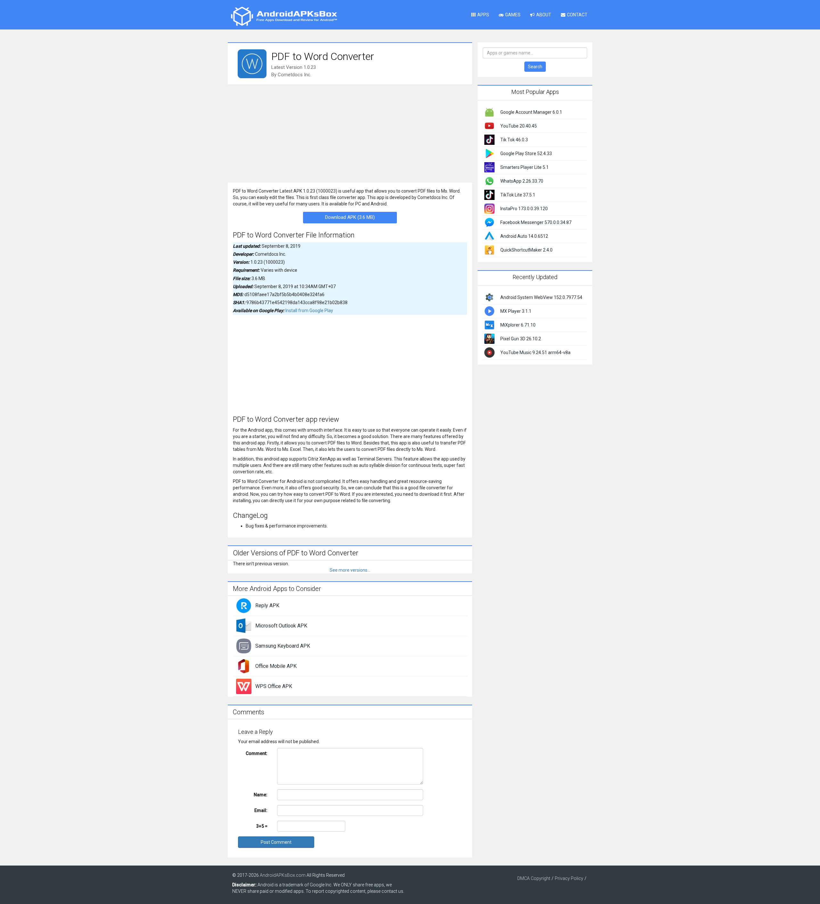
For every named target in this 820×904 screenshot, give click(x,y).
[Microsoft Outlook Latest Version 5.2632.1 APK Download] (243, 625)
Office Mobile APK (276, 666)
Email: (260, 810)
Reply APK (267, 605)
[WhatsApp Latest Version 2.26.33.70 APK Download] (489, 180)
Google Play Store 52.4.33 (526, 153)
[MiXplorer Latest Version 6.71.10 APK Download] (489, 324)
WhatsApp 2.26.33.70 (521, 181)
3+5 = (261, 826)
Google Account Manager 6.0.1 (531, 112)
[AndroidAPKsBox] (284, 16)
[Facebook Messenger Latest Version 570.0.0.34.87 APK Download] (489, 222)
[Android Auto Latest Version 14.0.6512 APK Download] (489, 235)
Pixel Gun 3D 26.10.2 (520, 338)
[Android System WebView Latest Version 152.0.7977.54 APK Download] (489, 296)
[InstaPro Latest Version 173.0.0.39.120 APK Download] (489, 208)
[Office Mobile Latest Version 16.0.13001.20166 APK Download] (243, 665)
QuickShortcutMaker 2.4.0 (526, 250)
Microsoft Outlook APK (281, 626)
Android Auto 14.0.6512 (524, 236)
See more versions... (350, 570)
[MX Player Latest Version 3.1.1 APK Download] (489, 310)
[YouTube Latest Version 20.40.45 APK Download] (489, 125)
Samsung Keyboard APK (282, 646)
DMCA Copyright (533, 878)
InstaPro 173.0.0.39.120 (524, 208)
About (543, 14)
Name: (260, 794)
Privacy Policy (569, 878)
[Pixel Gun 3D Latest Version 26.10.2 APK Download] (489, 338)
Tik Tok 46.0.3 (514, 139)
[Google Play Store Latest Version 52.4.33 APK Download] (489, 153)
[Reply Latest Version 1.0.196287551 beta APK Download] (243, 605)
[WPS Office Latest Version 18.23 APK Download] (243, 686)
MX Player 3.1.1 (515, 311)
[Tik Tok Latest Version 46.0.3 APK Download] (489, 139)
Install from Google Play (309, 310)
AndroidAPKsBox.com (283, 875)
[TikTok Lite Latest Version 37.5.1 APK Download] (489, 194)
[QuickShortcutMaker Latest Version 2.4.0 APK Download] (489, 249)
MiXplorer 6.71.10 (518, 325)
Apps (483, 14)
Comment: (256, 753)
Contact (577, 14)
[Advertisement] (350, 133)
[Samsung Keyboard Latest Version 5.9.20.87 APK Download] (243, 645)
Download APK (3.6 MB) (350, 217)
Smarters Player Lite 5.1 (524, 167)
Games (513, 14)
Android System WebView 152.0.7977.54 (541, 297)
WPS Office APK (273, 686)
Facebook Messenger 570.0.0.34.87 (535, 222)
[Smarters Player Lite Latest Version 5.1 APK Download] (489, 167)
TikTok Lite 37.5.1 (517, 194)
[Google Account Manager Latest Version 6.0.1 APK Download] (489, 111)
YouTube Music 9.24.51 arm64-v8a (535, 352)
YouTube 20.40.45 (518, 126)
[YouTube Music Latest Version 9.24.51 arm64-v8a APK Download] (489, 351)
